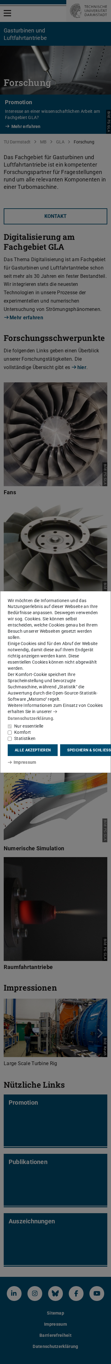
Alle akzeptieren (33, 750)
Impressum (25, 762)
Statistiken (24, 738)
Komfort (22, 732)
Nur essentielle (28, 726)
